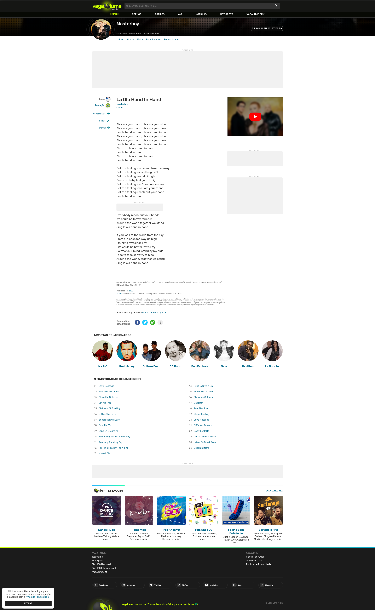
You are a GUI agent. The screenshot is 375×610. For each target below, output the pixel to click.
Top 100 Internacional (104, 568)
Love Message (106, 386)
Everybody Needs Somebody (114, 436)
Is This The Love (107, 414)
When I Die (104, 453)
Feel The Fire (201, 408)
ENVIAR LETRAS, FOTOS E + (268, 28)
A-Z (180, 14)
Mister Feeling (201, 414)
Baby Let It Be (201, 431)
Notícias (201, 14)
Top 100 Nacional (101, 564)
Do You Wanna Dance (205, 436)
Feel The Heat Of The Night (113, 447)
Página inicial (122, 34)
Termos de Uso (254, 560)
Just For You (105, 425)
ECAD (119, 293)
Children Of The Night (110, 408)
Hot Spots (226, 14)
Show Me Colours (108, 397)
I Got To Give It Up (203, 386)
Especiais (97, 556)
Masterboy (127, 24)
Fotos (140, 39)
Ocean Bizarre (201, 447)
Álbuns (130, 39)
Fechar (28, 603)
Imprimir (102, 128)
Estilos (160, 14)
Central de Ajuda (255, 556)
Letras (119, 39)
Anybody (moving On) (110, 442)
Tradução (99, 105)
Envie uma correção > (154, 312)
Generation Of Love (109, 419)
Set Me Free (105, 402)
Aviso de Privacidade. (37, 596)
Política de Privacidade (258, 564)
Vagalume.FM (255, 14)
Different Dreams (203, 425)
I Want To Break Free (205, 442)
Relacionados (153, 39)
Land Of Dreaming (109, 431)
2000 (131, 291)
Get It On (198, 402)
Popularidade (171, 39)
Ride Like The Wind (109, 391)
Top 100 (137, 14)
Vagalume (107, 5)
